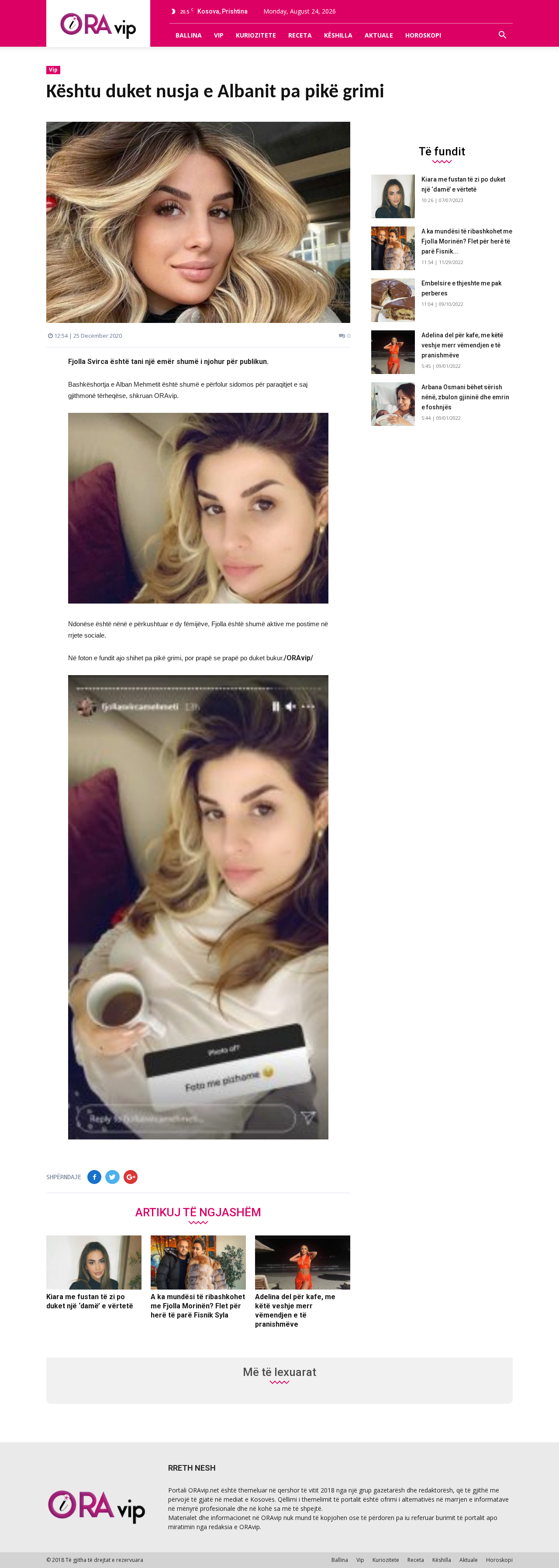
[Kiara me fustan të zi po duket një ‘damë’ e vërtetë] (93, 1262)
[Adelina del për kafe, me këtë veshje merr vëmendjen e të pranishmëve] (302, 1262)
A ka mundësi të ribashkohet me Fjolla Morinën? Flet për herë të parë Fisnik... (466, 241)
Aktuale (379, 35)
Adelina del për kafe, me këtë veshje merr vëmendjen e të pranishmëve (462, 345)
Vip (219, 35)
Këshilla (338, 35)
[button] (502, 35)
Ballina (189, 35)
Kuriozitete (256, 35)
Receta (300, 35)
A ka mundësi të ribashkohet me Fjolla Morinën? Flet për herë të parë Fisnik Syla (198, 1306)
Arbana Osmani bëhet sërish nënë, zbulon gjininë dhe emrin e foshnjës (465, 397)
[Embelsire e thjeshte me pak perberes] (393, 300)
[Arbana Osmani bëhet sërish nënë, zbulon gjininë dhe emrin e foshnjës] (393, 404)
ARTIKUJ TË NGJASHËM (198, 1212)
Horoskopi (423, 35)
